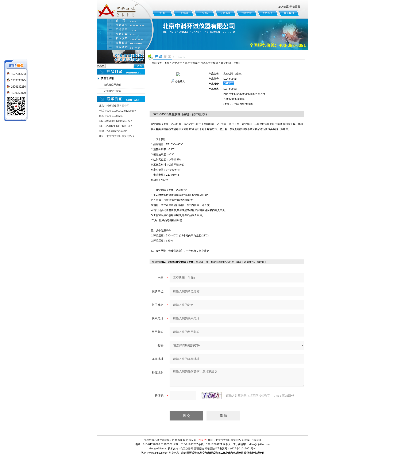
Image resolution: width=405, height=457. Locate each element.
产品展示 (204, 13)
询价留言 (295, 6)
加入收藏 (283, 6)
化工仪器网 (187, 448)
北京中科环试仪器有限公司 (124, 9)
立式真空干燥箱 (112, 91)
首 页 (162, 13)
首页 (166, 62)
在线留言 (268, 13)
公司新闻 (225, 13)
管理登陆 (199, 448)
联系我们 (289, 13)
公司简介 (183, 13)
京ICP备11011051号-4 (243, 448)
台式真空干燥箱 (112, 84)
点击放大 (180, 81)
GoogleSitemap (158, 448)
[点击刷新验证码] (211, 395)
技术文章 (247, 13)
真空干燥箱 (191, 62)
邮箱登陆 (210, 448)
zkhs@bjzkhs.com (259, 444)
